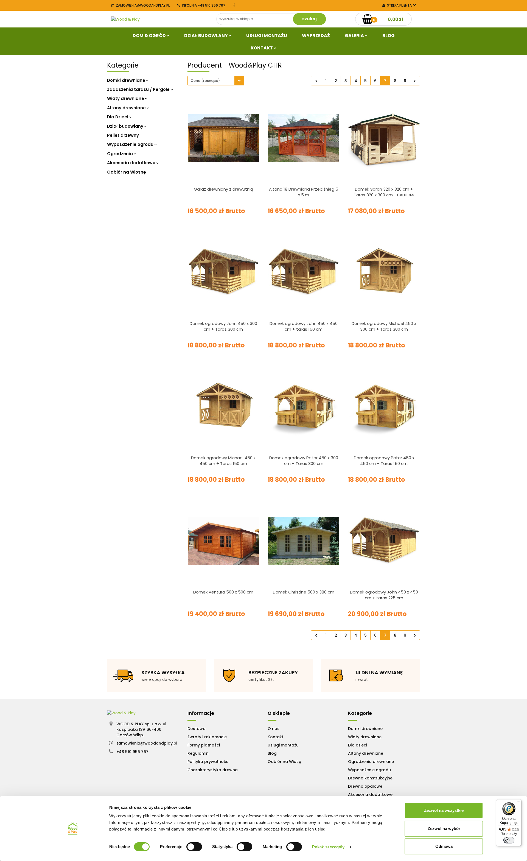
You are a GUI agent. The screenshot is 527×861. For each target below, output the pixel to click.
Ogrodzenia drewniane (371, 761)
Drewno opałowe (365, 786)
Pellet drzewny (123, 135)
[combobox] (215, 80)
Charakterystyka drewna (212, 770)
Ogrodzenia (120, 154)
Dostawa (196, 728)
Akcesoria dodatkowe (131, 163)
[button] (200, 713)
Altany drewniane (127, 108)
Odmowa (444, 846)
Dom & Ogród (150, 35)
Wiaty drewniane (126, 98)
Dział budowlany (206, 35)
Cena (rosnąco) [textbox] (205, 80)
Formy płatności (203, 745)
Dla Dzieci (118, 117)
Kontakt (262, 48)
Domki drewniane (126, 80)
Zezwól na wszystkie (444, 810)
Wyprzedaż (316, 35)
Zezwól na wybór (444, 828)
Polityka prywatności (208, 761)
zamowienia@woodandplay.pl (143, 5)
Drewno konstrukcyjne (370, 778)
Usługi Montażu (266, 35)
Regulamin (198, 753)
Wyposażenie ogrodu (131, 144)
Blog (388, 35)
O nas (273, 728)
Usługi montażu (283, 745)
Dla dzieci (357, 745)
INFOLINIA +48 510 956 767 (203, 5)
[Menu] (518, 802)
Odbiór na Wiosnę (126, 172)
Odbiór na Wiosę (284, 761)
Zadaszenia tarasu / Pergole (139, 89)
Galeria (355, 35)
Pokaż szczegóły (328, 847)
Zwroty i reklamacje (207, 737)
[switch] (194, 846)
